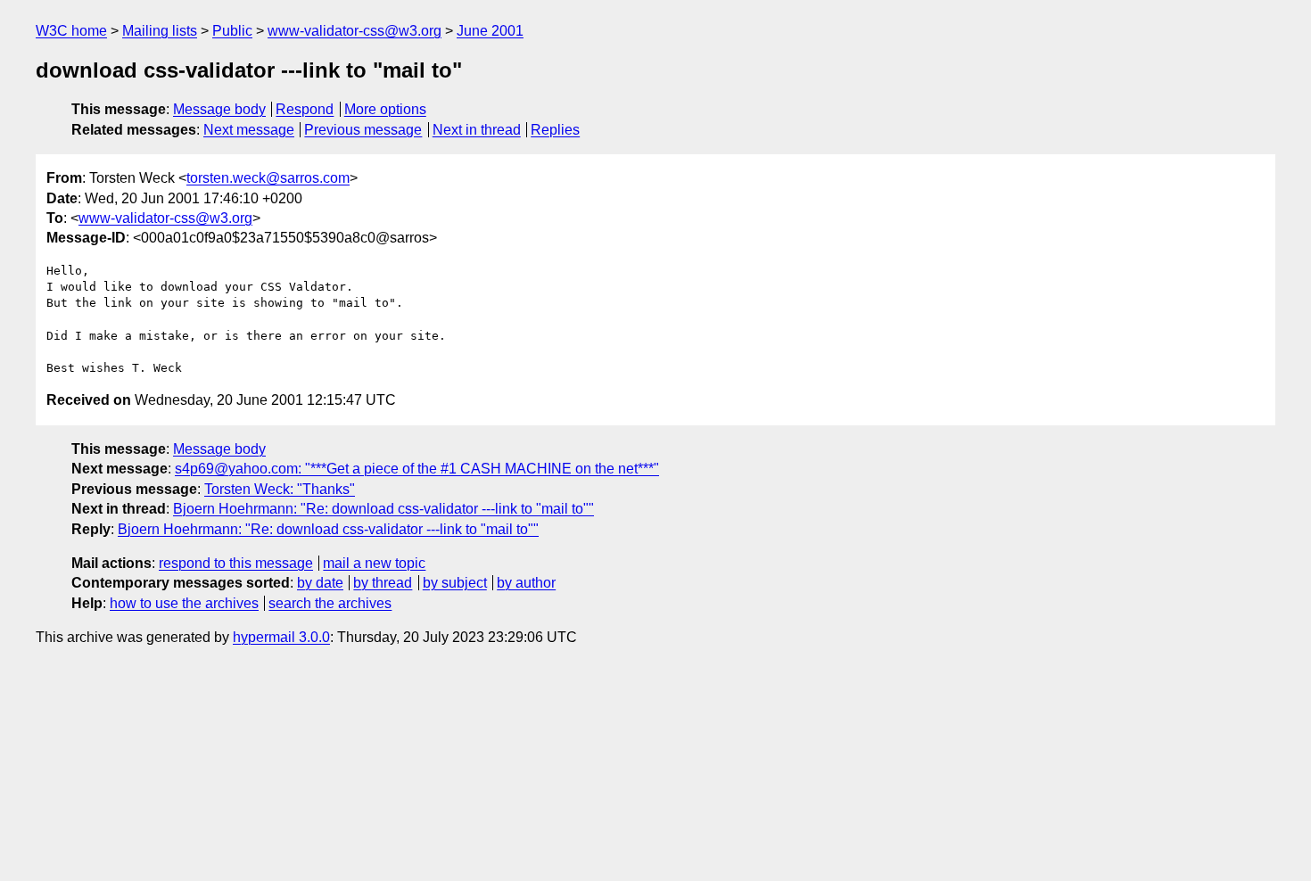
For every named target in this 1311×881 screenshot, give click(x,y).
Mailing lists (159, 30)
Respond (305, 109)
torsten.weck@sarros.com (268, 177)
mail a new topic (374, 563)
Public (232, 30)
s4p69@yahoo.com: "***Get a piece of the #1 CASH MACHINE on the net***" (417, 468)
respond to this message (236, 563)
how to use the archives (184, 603)
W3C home (71, 30)
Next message (248, 129)
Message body (219, 109)
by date (320, 582)
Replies (555, 129)
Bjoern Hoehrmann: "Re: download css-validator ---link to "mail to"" (383, 508)
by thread (382, 582)
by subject (455, 582)
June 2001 (490, 30)
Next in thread (477, 129)
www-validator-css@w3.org (354, 30)
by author (526, 582)
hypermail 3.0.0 (281, 637)
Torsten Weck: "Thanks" (279, 489)
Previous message (363, 129)
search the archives (330, 603)
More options (385, 109)
